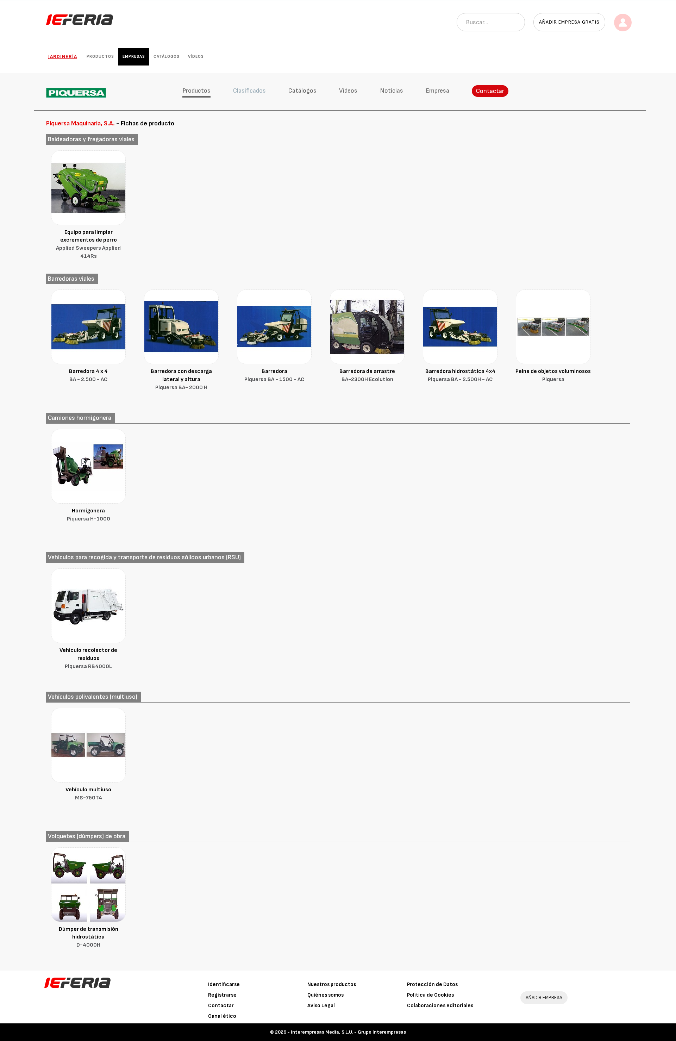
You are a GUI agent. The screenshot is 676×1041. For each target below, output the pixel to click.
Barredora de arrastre (367, 375)
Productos (100, 56)
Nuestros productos (331, 984)
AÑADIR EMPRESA (544, 998)
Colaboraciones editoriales (440, 1005)
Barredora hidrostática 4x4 (460, 375)
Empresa (437, 90)
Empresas (134, 56)
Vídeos (196, 56)
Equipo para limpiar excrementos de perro (88, 244)
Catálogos (167, 56)
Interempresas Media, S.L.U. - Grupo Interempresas (348, 1032)
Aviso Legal (321, 1005)
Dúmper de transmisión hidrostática (88, 937)
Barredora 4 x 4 (88, 375)
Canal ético (222, 1016)
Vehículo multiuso (88, 793)
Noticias (391, 90)
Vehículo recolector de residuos (88, 658)
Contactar (490, 91)
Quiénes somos (325, 995)
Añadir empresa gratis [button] (569, 22)
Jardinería (62, 57)
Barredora (274, 375)
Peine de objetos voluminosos (553, 375)
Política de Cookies (430, 995)
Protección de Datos (432, 984)
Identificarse (224, 984)
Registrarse (222, 995)
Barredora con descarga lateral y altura (181, 379)
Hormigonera (88, 514)
